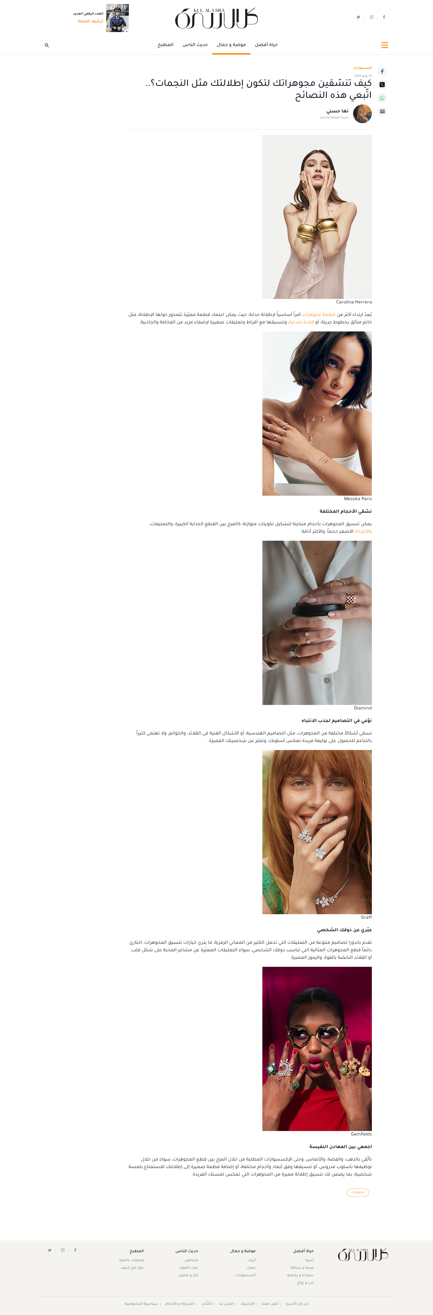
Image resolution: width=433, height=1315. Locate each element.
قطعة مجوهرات (319, 315)
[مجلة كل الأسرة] (362, 1254)
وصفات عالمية (131, 1261)
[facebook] (384, 18)
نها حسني (337, 111)
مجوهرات (358, 1192)
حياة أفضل (266, 45)
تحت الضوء (188, 1268)
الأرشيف (248, 1304)
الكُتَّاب (206, 1304)
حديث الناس (195, 45)
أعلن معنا (270, 1304)
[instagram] (371, 18)
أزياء (252, 1261)
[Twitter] (382, 85)
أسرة (309, 1261)
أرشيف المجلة (90, 22)
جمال (251, 1268)
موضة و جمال (231, 45)
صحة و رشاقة (302, 1268)
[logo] (216, 18)
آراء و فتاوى (188, 1276)
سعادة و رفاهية (300, 1276)
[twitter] (358, 18)
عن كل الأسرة (297, 1304)
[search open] (49, 45)
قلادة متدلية (301, 322)
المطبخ (165, 45)
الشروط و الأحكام (179, 1304)
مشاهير (191, 1261)
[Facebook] (382, 71)
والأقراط (363, 531)
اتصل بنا (226, 1304)
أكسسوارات (362, 68)
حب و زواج (305, 1283)
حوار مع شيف (132, 1268)
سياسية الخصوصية (141, 1304)
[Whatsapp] (382, 98)
